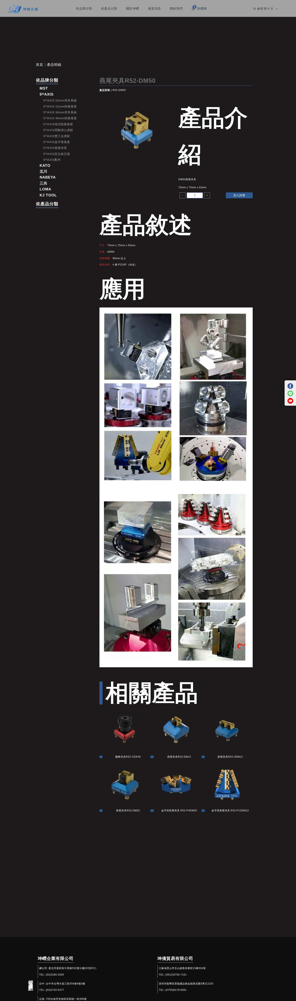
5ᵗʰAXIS (46, 94)
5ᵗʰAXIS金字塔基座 (56, 142)
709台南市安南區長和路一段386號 (66, 999)
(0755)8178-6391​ (176, 990)
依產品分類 (47, 204)
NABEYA (48, 177)
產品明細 (54, 65)
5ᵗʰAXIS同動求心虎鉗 (58, 130)
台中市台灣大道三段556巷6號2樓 (65, 983)
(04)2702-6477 (55, 990)
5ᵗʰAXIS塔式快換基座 (58, 124)
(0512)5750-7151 (176, 974)
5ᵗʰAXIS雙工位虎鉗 (56, 136)
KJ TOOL (48, 195)
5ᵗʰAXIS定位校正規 (56, 154)
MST (44, 88)
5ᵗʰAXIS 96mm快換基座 (60, 118)
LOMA (45, 189)
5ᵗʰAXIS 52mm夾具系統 (60, 100)
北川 (43, 171)
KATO (45, 165)
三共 (43, 183)
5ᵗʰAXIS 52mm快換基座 (60, 106)
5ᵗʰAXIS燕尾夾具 (55, 147)
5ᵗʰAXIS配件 (52, 159)
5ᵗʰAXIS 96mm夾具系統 (60, 112)
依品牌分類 (47, 80)
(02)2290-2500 (55, 974)
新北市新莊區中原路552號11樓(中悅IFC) (72, 968)
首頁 (39, 65)
